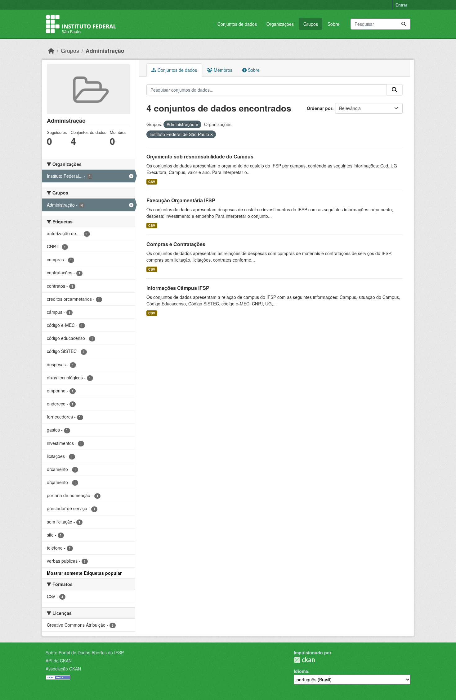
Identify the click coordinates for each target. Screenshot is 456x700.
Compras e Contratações (175, 244)
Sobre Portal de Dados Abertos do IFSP (85, 652)
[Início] (51, 50)
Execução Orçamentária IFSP (180, 200)
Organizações (280, 24)
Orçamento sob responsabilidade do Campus (199, 156)
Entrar (401, 5)
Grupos (310, 24)
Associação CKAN (63, 669)
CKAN (304, 660)
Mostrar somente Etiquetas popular (84, 573)
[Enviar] (403, 24)
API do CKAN (59, 660)
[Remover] (197, 124)
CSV (151, 181)
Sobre (333, 24)
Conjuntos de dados (237, 24)
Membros (222, 70)
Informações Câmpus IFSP (177, 287)
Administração (105, 50)
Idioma (301, 671)
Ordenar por (319, 108)
